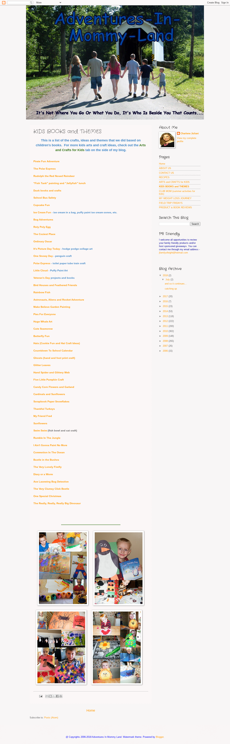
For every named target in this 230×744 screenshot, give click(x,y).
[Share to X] (54, 696)
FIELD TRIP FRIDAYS (171, 203)
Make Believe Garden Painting (51, 307)
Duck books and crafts (47, 190)
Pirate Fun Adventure (46, 161)
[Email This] (47, 696)
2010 (166, 331)
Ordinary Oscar (42, 241)
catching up (171, 288)
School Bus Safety (44, 197)
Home (90, 710)
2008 (166, 341)
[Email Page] (40, 696)
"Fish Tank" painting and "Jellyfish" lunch (59, 183)
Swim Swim (40, 430)
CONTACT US (166, 173)
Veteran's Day (41, 278)
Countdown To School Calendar (53, 350)
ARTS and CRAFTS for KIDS (174, 182)
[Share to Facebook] (57, 696)
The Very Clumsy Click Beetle (51, 489)
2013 (166, 316)
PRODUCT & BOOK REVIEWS (175, 207)
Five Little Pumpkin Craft (48, 379)
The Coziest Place (44, 234)
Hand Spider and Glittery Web (51, 372)
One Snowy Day (43, 256)
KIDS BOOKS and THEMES (174, 186)
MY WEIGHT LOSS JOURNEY (175, 198)
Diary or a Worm (43, 474)
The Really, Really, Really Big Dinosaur (57, 503)
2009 (166, 336)
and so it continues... (176, 283)
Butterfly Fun (41, 336)
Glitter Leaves (41, 365)
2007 (166, 345)
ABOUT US (165, 168)
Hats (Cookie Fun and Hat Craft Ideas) (56, 343)
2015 (166, 306)
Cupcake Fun (41, 205)
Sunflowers (40, 423)
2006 (166, 351)
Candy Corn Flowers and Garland (53, 387)
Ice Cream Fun (42, 212)
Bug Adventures (43, 219)
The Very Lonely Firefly (47, 467)
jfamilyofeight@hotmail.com (173, 252)
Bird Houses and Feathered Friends (55, 285)
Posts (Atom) (51, 717)
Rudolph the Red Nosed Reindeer (54, 176)
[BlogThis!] (50, 696)
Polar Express (41, 263)
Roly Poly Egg (42, 227)
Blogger (160, 737)
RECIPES (164, 177)
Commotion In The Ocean (49, 452)
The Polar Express (44, 168)
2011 (166, 326)
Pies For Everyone (44, 314)
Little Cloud (40, 270)
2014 (166, 311)
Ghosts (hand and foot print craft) (54, 358)
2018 (166, 275)
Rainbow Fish (41, 292)
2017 (166, 296)
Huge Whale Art (42, 321)
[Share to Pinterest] (61, 696)
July (168, 279)
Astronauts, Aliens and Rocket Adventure (58, 299)
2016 (166, 301)
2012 (166, 321)
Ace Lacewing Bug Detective (51, 481)
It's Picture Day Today (46, 249)
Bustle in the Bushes (46, 459)
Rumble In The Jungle (46, 438)
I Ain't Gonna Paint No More (50, 445)
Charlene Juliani (190, 133)
